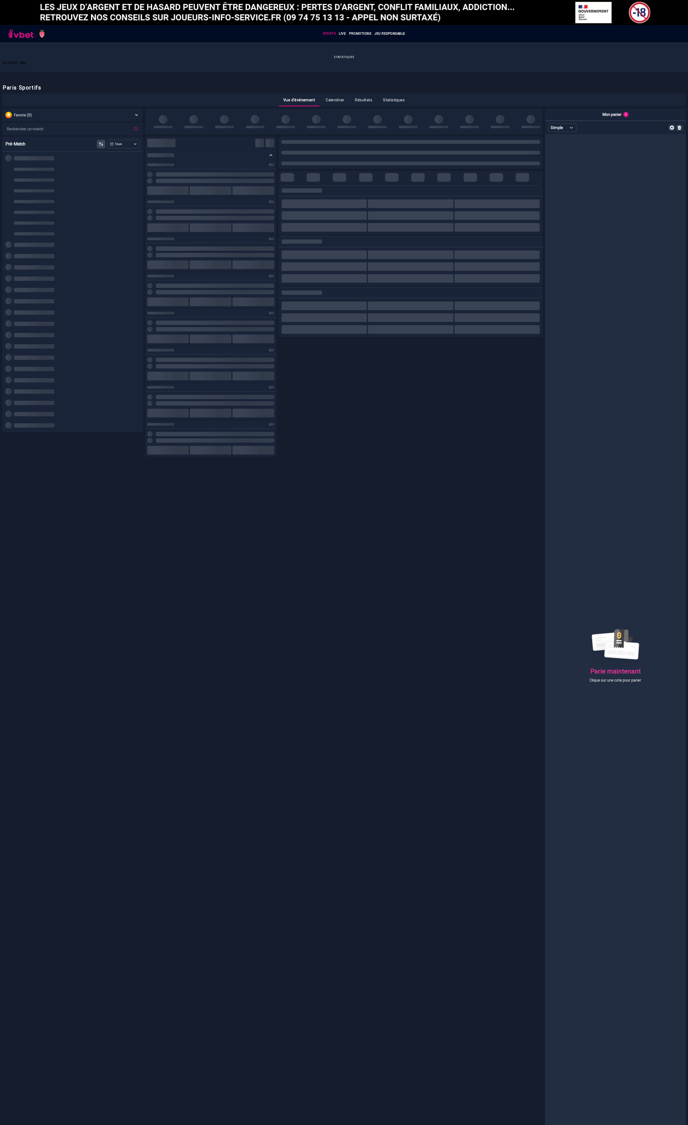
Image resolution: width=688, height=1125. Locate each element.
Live (342, 33)
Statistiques (344, 57)
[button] (299, 100)
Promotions (360, 33)
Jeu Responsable (389, 33)
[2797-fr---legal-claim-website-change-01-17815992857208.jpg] (344, 12)
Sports (329, 33)
